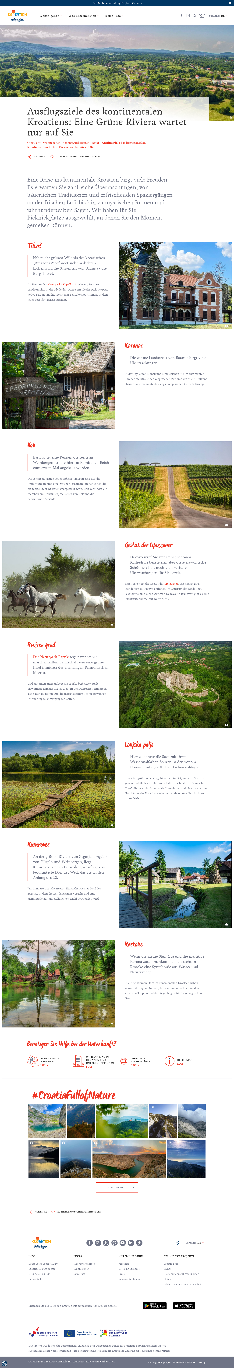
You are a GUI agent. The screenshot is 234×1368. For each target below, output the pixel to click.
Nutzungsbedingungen (159, 1362)
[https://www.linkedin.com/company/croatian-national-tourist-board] (131, 1243)
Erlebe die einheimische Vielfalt (182, 1284)
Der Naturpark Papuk (51, 657)
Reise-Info (79, 1274)
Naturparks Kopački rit (62, 284)
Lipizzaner (171, 583)
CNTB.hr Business (129, 1268)
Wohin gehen (81, 1268)
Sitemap (201, 1362)
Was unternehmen (84, 1263)
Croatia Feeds (172, 1263)
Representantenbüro (130, 1279)
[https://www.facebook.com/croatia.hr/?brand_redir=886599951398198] (89, 1243)
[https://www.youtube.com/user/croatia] (123, 1243)
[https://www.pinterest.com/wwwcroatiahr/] (114, 1243)
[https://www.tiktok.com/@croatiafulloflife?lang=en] (139, 1243)
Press (122, 1274)
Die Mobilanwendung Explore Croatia (117, 3)
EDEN (167, 1268)
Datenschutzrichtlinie (184, 1362)
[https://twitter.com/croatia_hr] (106, 1243)
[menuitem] (155, 1305)
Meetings (124, 1263)
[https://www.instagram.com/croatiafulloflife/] (98, 1243)
